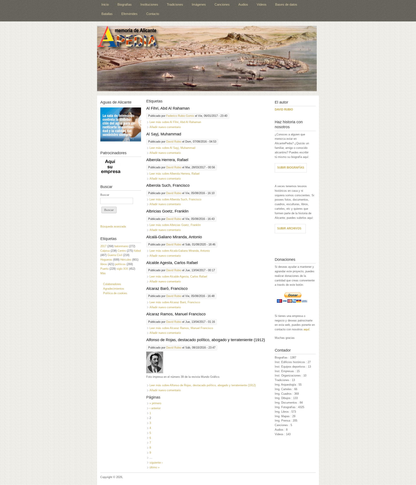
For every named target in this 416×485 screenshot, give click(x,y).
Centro (122, 250)
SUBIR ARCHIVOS (289, 228)
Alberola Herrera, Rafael (167, 160)
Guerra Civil (114, 255)
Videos (261, 4)
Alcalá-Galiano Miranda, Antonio (174, 237)
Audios (243, 4)
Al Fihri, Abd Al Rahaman (168, 108)
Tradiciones (175, 4)
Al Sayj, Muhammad (163, 134)
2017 (103, 246)
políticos (120, 264)
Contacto (152, 14)
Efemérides (129, 14)
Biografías (124, 4)
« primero (155, 403)
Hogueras (106, 259)
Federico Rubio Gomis (180, 115)
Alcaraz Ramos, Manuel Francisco (176, 314)
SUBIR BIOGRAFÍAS (290, 167)
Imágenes (199, 4)
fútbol (137, 250)
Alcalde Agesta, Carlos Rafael (172, 263)
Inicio (105, 4)
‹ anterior (155, 408)
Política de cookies (115, 293)
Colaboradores (112, 284)
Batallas (107, 14)
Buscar (104, 194)
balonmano (121, 246)
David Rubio (173, 141)
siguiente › (156, 462)
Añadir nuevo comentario (165, 127)
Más (103, 273)
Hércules (125, 259)
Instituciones (149, 4)
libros (103, 264)
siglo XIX (122, 268)
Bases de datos (286, 4)
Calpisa (105, 250)
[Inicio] (207, 58)
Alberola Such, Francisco (168, 185)
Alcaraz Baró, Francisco (167, 288)
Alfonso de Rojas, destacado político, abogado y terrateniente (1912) (205, 340)
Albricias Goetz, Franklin (167, 211)
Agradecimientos (113, 288)
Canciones (222, 4)
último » (154, 467)
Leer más (175, 122)
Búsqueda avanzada (113, 226)
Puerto (104, 268)
